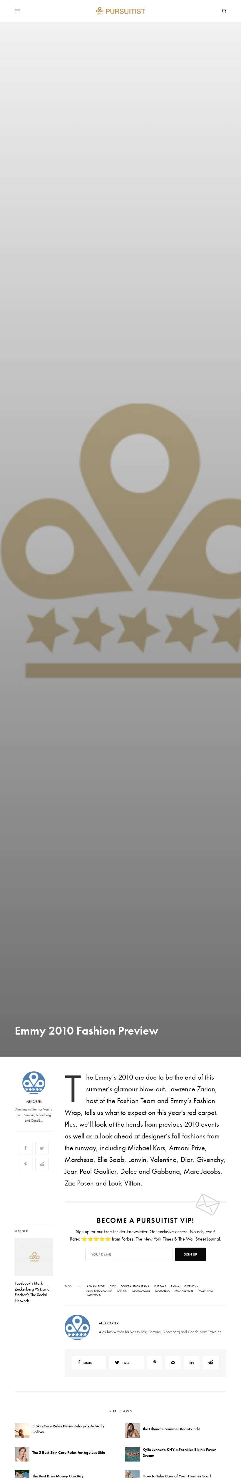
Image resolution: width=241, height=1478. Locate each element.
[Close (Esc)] (226, 680)
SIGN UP (177, 770)
